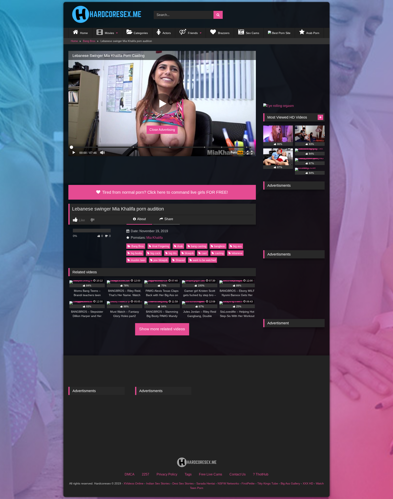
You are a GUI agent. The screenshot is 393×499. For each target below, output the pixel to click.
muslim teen (138, 260)
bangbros (219, 246)
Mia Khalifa (154, 237)
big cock (155, 253)
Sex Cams (252, 33)
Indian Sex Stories (158, 483)
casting (219, 253)
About (141, 219)
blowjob (189, 253)
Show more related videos (162, 329)
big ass (237, 246)
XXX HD (308, 483)
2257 (145, 474)
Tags (188, 474)
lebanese (237, 253)
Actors (166, 33)
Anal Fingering (160, 246)
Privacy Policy (167, 474)
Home (83, 33)
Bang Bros (89, 41)
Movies (109, 33)
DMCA (129, 474)
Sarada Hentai (205, 483)
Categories (141, 33)
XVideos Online (133, 483)
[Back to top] (380, 487)
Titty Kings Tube (267, 483)
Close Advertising (162, 129)
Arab (180, 246)
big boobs (136, 253)
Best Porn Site (280, 33)
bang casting (198, 246)
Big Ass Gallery (290, 483)
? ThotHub (260, 474)
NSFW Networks (228, 483)
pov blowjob (160, 260)
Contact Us (237, 474)
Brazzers (223, 33)
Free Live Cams (210, 474)
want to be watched (204, 260)
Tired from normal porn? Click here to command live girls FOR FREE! (164, 192)
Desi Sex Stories (183, 483)
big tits (173, 253)
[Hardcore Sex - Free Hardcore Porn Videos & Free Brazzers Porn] (105, 15)
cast (204, 253)
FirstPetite (248, 483)
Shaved (180, 260)
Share (168, 219)
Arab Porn (312, 33)
